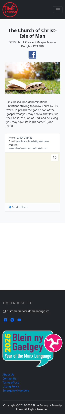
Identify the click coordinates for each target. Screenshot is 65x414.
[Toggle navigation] (57, 9)
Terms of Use (10, 382)
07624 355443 (24, 137)
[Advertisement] (32, 256)
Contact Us (9, 378)
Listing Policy (10, 386)
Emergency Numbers (15, 390)
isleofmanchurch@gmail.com (32, 141)
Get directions (20, 207)
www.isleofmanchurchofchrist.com (27, 148)
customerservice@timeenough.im (27, 311)
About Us (8, 374)
